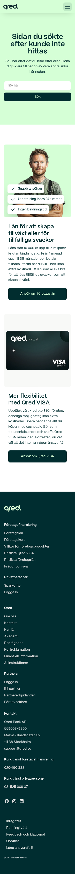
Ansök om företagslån (37, 293)
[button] (67, 6)
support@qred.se (17, 748)
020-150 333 (14, 767)
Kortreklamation (17, 649)
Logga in (11, 592)
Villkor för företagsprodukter (26, 546)
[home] (10, 7)
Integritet (13, 821)
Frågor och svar (16, 566)
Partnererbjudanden (19, 695)
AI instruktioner (16, 663)
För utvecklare (15, 702)
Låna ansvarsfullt (19, 847)
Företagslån (13, 533)
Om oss (10, 616)
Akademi (11, 636)
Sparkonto (12, 585)
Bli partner (12, 688)
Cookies (12, 841)
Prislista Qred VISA (19, 553)
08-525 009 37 (16, 787)
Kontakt (10, 623)
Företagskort (14, 539)
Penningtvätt (16, 827)
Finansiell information (21, 656)
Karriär (9, 629)
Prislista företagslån (19, 559)
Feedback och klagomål (25, 834)
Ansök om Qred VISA (37, 456)
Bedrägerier (13, 643)
